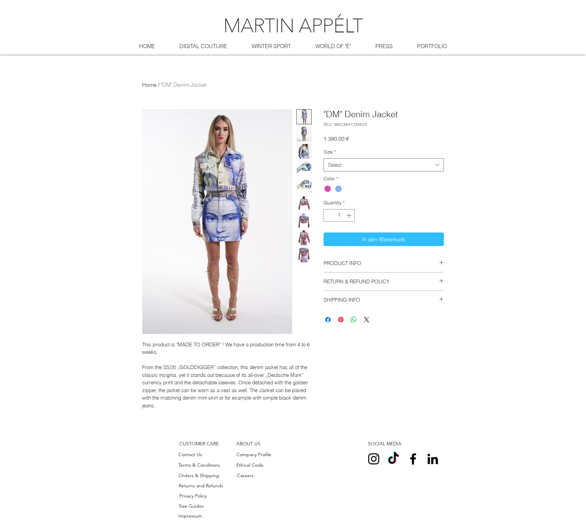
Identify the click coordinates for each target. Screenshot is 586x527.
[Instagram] (373, 458)
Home (149, 84)
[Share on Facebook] (328, 320)
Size (330, 152)
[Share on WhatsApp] (354, 320)
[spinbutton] (339, 215)
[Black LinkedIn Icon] (432, 458)
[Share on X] (367, 320)
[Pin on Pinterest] (341, 320)
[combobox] (384, 164)
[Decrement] (329, 215)
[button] (199, 444)
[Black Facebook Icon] (413, 458)
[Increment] (349, 215)
